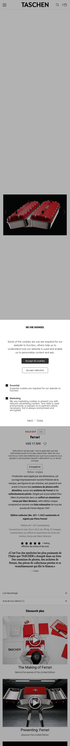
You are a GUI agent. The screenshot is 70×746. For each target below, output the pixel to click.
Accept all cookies (35, 360)
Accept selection (35, 370)
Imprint (30, 420)
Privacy (40, 420)
